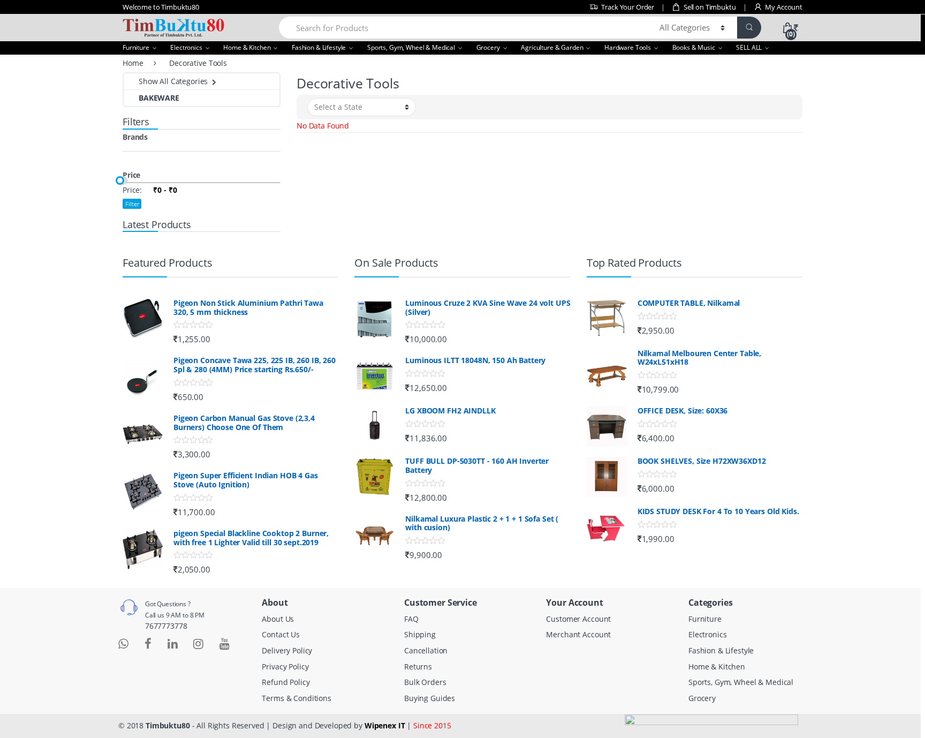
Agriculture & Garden (552, 47)
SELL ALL (749, 47)
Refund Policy (285, 682)
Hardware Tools (627, 47)
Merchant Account (578, 634)
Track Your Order (627, 7)
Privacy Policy (285, 666)
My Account (783, 7)
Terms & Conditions (296, 698)
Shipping (420, 634)
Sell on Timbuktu (710, 7)
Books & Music (693, 47)
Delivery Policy (287, 650)
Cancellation (426, 650)
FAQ (411, 619)
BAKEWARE (159, 98)
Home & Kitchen (246, 47)
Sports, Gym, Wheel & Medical (411, 47)
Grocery (488, 47)
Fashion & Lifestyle (319, 47)
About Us (278, 619)
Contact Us (281, 634)
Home (133, 63)
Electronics (186, 47)
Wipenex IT (385, 725)
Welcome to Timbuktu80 (161, 7)
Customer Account (578, 619)
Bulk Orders (425, 682)
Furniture (136, 47)
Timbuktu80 (168, 725)
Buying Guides (429, 698)
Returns (418, 666)
